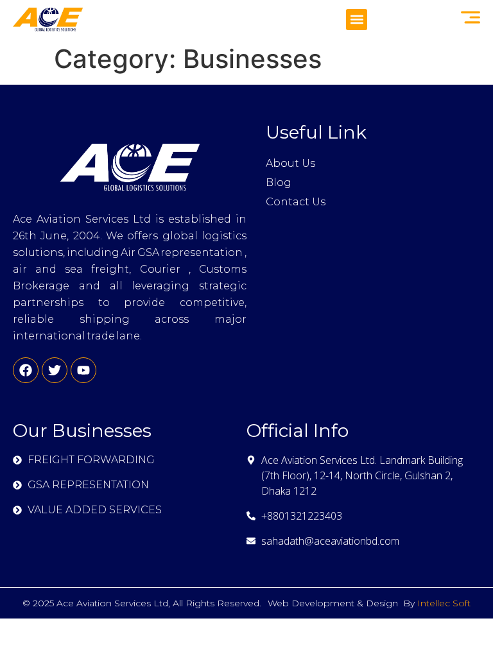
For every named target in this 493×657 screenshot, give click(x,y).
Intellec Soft (444, 603)
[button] (356, 19)
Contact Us (295, 202)
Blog (278, 182)
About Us (290, 163)
